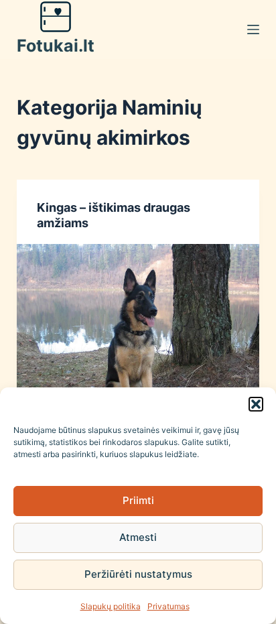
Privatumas (168, 606)
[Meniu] (253, 29)
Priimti (138, 500)
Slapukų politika (110, 606)
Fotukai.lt (55, 46)
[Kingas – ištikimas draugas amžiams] (138, 335)
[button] (256, 404)
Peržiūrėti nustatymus (138, 574)
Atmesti (138, 537)
